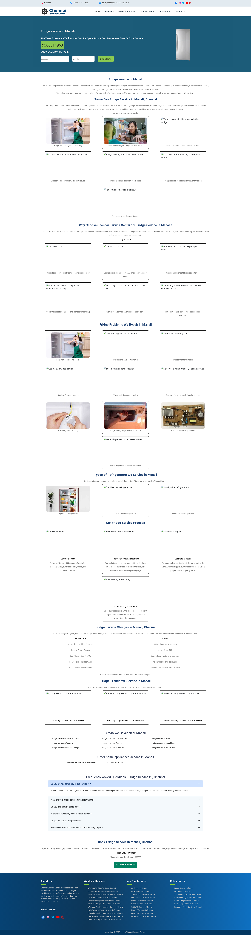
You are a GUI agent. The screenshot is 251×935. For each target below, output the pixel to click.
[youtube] (187, 3)
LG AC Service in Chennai (140, 891)
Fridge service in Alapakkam (163, 743)
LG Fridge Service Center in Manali (68, 720)
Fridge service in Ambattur (113, 748)
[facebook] (176, 3)
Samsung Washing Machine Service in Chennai (105, 894)
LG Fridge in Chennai (182, 891)
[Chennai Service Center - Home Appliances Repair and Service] (54, 11)
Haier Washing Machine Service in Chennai (104, 910)
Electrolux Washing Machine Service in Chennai (105, 913)
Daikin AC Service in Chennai (142, 904)
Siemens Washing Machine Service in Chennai (105, 916)
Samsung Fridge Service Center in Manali (125, 720)
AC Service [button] (165, 11)
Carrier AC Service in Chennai (142, 913)
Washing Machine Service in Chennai (102, 888)
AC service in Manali (115, 762)
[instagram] (179, 3)
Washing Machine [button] (126, 11)
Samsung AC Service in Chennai (143, 894)
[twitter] (183, 3)
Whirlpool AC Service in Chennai (143, 898)
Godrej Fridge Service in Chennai (186, 901)
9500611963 (52, 45)
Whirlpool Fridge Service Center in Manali (183, 720)
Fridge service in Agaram (62, 743)
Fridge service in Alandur (112, 743)
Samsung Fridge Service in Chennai (187, 894)
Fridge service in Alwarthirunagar (65, 748)
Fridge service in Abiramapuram (65, 738)
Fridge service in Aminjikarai (163, 748)
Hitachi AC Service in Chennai (142, 910)
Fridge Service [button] (147, 11)
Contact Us (181, 11)
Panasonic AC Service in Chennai (143, 916)
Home (97, 11)
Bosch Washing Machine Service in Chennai (104, 901)
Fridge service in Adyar (161, 738)
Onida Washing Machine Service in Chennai (104, 904)
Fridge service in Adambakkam (114, 738)
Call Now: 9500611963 (125, 865)
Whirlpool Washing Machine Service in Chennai (105, 907)
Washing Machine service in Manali (81, 762)
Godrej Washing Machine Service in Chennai (104, 919)
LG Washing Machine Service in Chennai (103, 891)
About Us (109, 11)
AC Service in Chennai (139, 888)
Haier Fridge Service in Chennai (186, 904)
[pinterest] (190, 3)
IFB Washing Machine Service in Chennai (103, 898)
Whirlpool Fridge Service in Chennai (187, 898)
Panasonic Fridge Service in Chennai (188, 907)
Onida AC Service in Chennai (141, 907)
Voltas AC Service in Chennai (142, 901)
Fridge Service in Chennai (183, 888)
